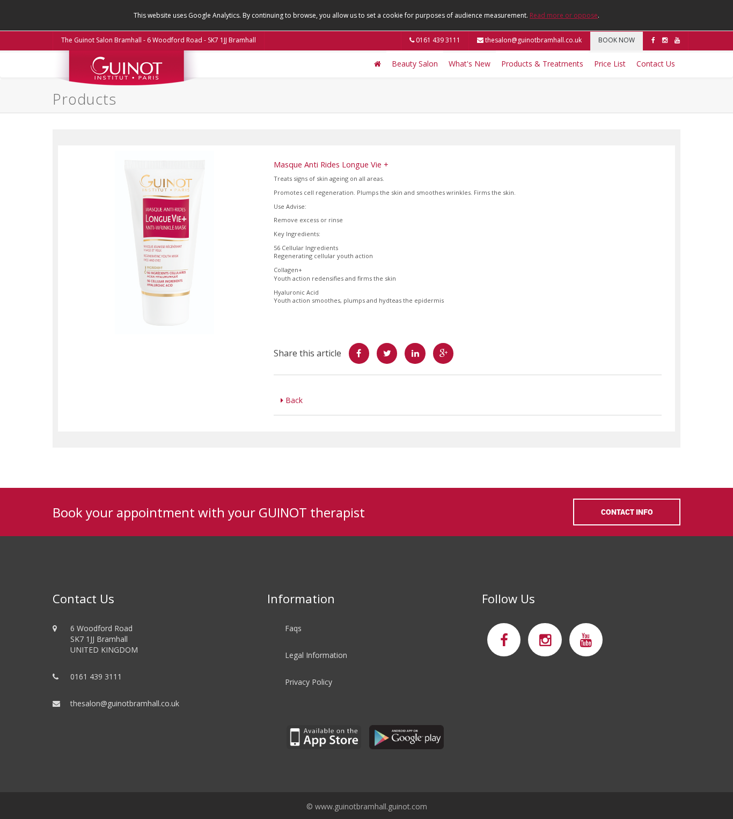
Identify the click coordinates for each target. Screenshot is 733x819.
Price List (610, 63)
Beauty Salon (415, 63)
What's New (469, 63)
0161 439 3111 (437, 40)
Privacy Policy (308, 682)
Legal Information (316, 655)
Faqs (293, 628)
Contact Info (627, 512)
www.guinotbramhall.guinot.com (371, 806)
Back (293, 400)
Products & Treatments (542, 63)
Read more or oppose (564, 15)
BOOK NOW (616, 40)
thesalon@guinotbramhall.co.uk (532, 40)
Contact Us (655, 63)
